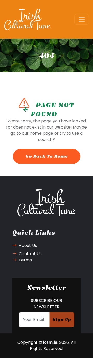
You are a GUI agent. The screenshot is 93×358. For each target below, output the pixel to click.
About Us (28, 246)
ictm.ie (50, 342)
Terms (25, 260)
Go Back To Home (47, 156)
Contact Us (30, 254)
